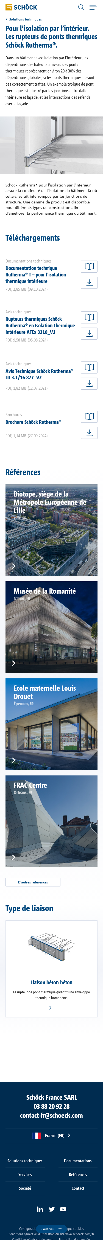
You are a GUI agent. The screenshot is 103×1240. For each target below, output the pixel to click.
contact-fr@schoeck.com (51, 1115)
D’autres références (33, 882)
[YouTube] (63, 1209)
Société (25, 1188)
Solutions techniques (25, 19)
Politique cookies (71, 1228)
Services (25, 1174)
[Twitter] (52, 1209)
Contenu (48, 1229)
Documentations (78, 1160)
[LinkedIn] (40, 1209)
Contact (78, 1188)
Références (78, 1174)
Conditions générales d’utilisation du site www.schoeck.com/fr (51, 1234)
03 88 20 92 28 (51, 1106)
